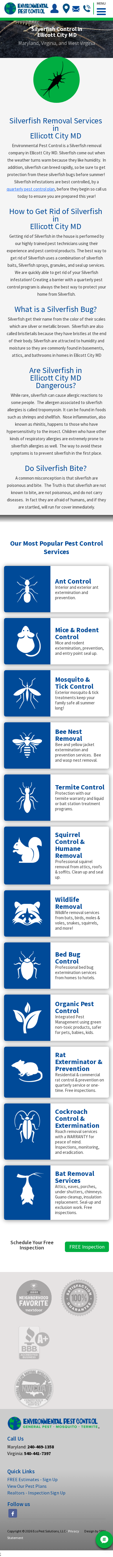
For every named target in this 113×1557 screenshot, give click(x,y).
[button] (101, 7)
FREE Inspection (87, 1246)
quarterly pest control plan (31, 189)
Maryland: (30, 1447)
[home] (26, 8)
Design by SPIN (95, 1531)
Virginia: (29, 1453)
